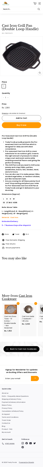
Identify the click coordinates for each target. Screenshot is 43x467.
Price (4, 104)
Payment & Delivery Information (14, 402)
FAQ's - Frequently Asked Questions (15, 396)
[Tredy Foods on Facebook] (26, 443)
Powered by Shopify (26, 462)
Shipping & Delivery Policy (11, 399)
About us (5, 393)
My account (6, 432)
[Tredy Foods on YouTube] (30, 443)
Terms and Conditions (10, 417)
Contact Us (6, 423)
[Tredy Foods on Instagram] (23, 443)
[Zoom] (40, 73)
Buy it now (21, 125)
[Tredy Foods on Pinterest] (23, 447)
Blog (3, 426)
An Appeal (6, 414)
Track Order (6, 420)
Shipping (5, 113)
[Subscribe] (35, 378)
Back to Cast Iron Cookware (22, 349)
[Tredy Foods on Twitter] (34, 443)
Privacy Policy (7, 408)
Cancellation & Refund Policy (12, 411)
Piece (4, 82)
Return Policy (7, 405)
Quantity (6, 93)
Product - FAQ (7, 429)
